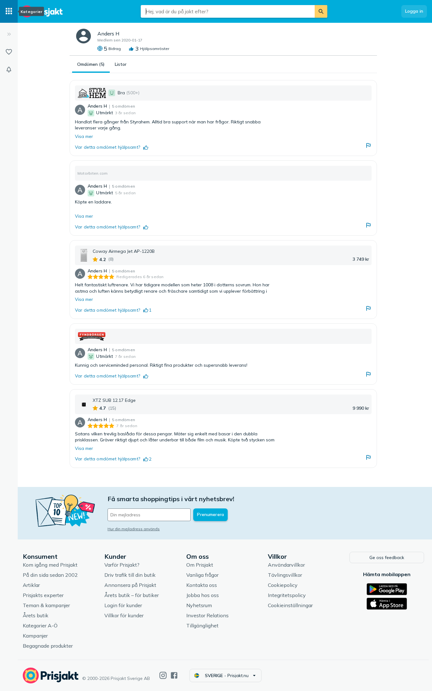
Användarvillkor (286, 565)
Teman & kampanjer (46, 605)
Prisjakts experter (43, 595)
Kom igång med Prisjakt (50, 565)
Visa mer (84, 136)
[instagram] (163, 675)
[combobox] (228, 11)
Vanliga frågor (202, 575)
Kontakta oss (201, 585)
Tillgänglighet (202, 625)
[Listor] (9, 52)
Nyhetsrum (199, 605)
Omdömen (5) (91, 64)
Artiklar (31, 585)
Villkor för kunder (124, 615)
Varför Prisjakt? (121, 565)
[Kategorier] (9, 11)
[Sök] (321, 11)
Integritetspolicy (287, 595)
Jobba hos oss (202, 595)
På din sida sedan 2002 (50, 575)
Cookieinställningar (290, 605)
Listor (121, 64)
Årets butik (35, 615)
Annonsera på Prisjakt (130, 585)
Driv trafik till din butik (130, 575)
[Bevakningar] (9, 69)
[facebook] (174, 675)
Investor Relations (207, 615)
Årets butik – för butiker (131, 595)
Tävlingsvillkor (285, 575)
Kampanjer (35, 635)
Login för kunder (123, 605)
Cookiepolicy (283, 585)
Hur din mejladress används (134, 528)
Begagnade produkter (48, 646)
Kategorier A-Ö (40, 625)
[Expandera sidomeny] (9, 34)
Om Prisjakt (199, 565)
